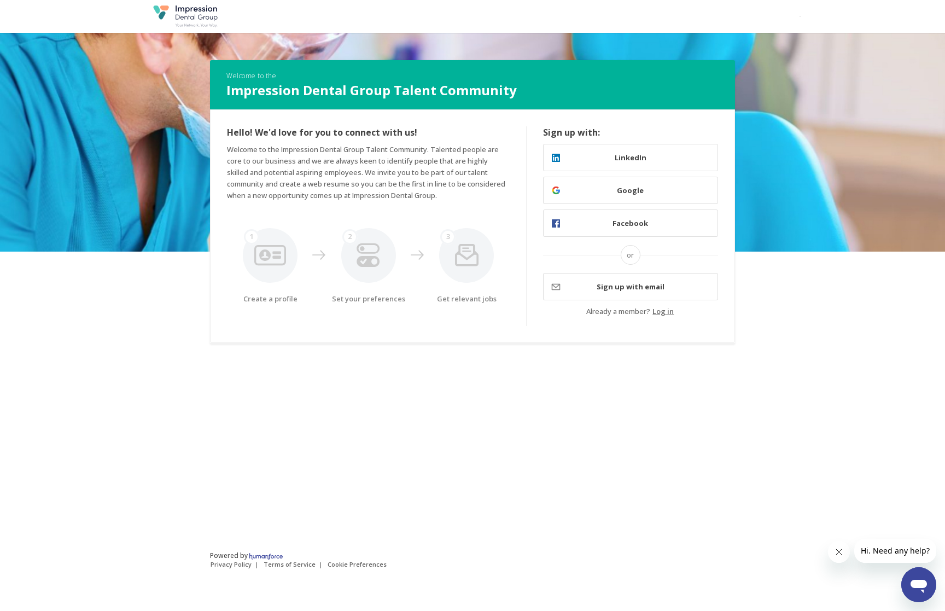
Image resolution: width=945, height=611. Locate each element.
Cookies (357, 564)
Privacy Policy (231, 564)
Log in (663, 311)
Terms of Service (290, 564)
